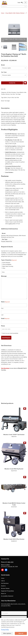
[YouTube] (2, 570)
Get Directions (5, 583)
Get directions (5, 368)
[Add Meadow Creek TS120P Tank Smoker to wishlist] (24, 408)
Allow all (21, 633)
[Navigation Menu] (25, 2)
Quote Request (6, 262)
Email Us (3, 586)
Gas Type (4, 72)
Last (2, 315)
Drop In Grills (11, 97)
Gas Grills (12, 94)
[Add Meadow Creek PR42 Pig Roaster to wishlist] (24, 443)
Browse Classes (5, 588)
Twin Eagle (18, 94)
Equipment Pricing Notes (7, 591)
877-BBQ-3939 (9, 562)
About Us (3, 593)
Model (3, 65)
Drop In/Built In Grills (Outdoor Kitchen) (15, 13)
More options (7, 633)
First (2, 308)
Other (3, 268)
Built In (5, 97)
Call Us (3, 580)
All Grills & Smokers (11, 92)
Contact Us (12, 83)
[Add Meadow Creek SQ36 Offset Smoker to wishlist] (24, 513)
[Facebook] (6, 570)
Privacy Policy (5, 629)
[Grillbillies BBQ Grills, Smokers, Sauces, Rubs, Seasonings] (4, 3)
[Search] (25, 6)
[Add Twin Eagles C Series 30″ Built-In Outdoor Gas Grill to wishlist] (25, 82)
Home (2, 13)
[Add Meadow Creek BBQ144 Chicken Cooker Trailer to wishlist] (24, 477)
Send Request (6, 337)
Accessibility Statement (7, 596)
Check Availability (6, 264)
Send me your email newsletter (10, 333)
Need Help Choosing (7, 266)
